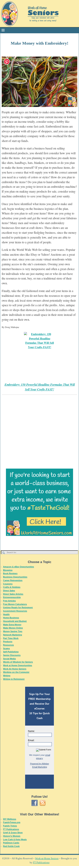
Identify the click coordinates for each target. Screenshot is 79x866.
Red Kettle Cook (11, 846)
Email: (31, 740)
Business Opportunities (15, 577)
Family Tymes (10, 826)
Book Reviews (10, 573)
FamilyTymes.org (11, 822)
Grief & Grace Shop (13, 832)
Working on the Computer (16, 672)
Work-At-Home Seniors (14, 669)
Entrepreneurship (12, 597)
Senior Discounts (12, 655)
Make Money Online (13, 628)
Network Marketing (12, 635)
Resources (8, 645)
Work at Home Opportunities (17, 665)
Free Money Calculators (15, 604)
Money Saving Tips (12, 631)
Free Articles (9, 601)
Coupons (7, 584)
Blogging (7, 570)
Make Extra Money (12, 624)
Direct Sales (9, 590)
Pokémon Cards (11, 843)
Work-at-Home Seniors (46, 858)
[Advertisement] (39, 426)
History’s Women (11, 836)
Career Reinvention (12, 580)
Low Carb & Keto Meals (15, 839)
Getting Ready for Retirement (18, 607)
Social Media (9, 658)
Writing (6, 675)
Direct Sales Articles (13, 594)
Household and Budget (15, 621)
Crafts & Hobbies (11, 587)
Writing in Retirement (14, 679)
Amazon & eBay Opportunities (18, 567)
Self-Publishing (11, 652)
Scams (6, 648)
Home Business (11, 618)
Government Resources (15, 611)
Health (6, 614)
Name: (31, 731)
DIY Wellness (9, 819)
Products (7, 641)
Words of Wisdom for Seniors (18, 662)
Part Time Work (10, 638)
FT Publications (11, 829)
